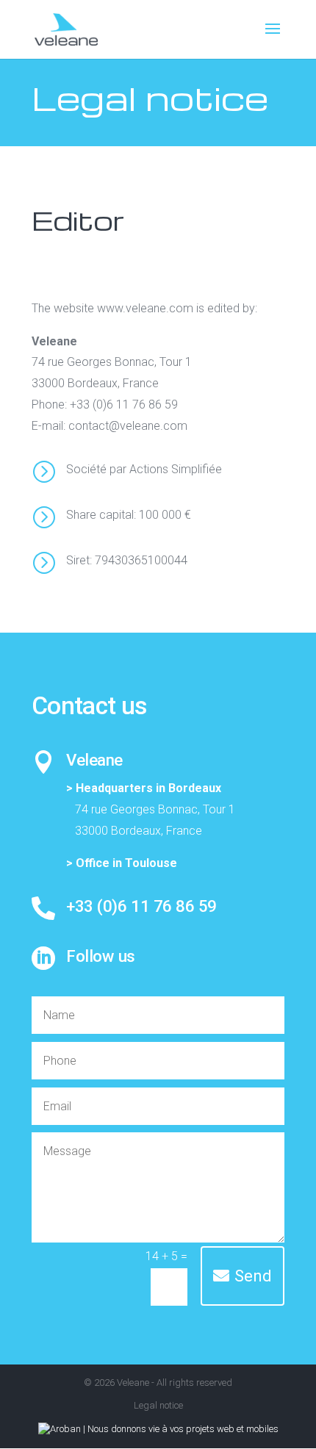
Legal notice (158, 1405)
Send (253, 1276)
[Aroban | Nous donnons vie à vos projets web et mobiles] (158, 1428)
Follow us (100, 956)
